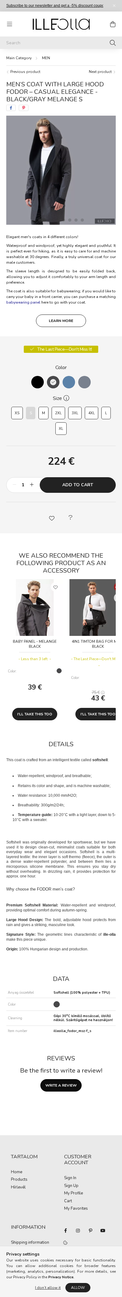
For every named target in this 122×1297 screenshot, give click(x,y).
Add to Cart (77, 485)
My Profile (73, 1193)
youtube (103, 1230)
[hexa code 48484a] (53, 382)
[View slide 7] (82, 220)
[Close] (114, 5)
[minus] (14, 485)
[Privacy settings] (65, 1243)
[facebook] (11, 108)
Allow (78, 1287)
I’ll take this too (34, 714)
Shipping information (30, 1242)
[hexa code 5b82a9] (69, 382)
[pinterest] (23, 108)
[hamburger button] (9, 24)
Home (16, 1172)
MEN (46, 57)
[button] (51, 518)
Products (19, 1179)
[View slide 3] (57, 220)
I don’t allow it (48, 1287)
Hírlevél (18, 1187)
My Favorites (76, 1208)
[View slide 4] (63, 220)
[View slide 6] (76, 220)
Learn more (61, 320)
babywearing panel (23, 302)
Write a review (61, 1085)
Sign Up (71, 1186)
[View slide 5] (69, 220)
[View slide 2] (51, 220)
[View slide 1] (42, 220)
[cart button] (112, 24)
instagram (78, 1230)
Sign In (70, 1178)
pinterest (90, 1230)
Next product (101, 71)
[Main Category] (19, 57)
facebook (65, 1230)
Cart (68, 1201)
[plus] (31, 485)
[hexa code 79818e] (84, 382)
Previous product (24, 71)
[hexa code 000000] (37, 382)
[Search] (113, 42)
